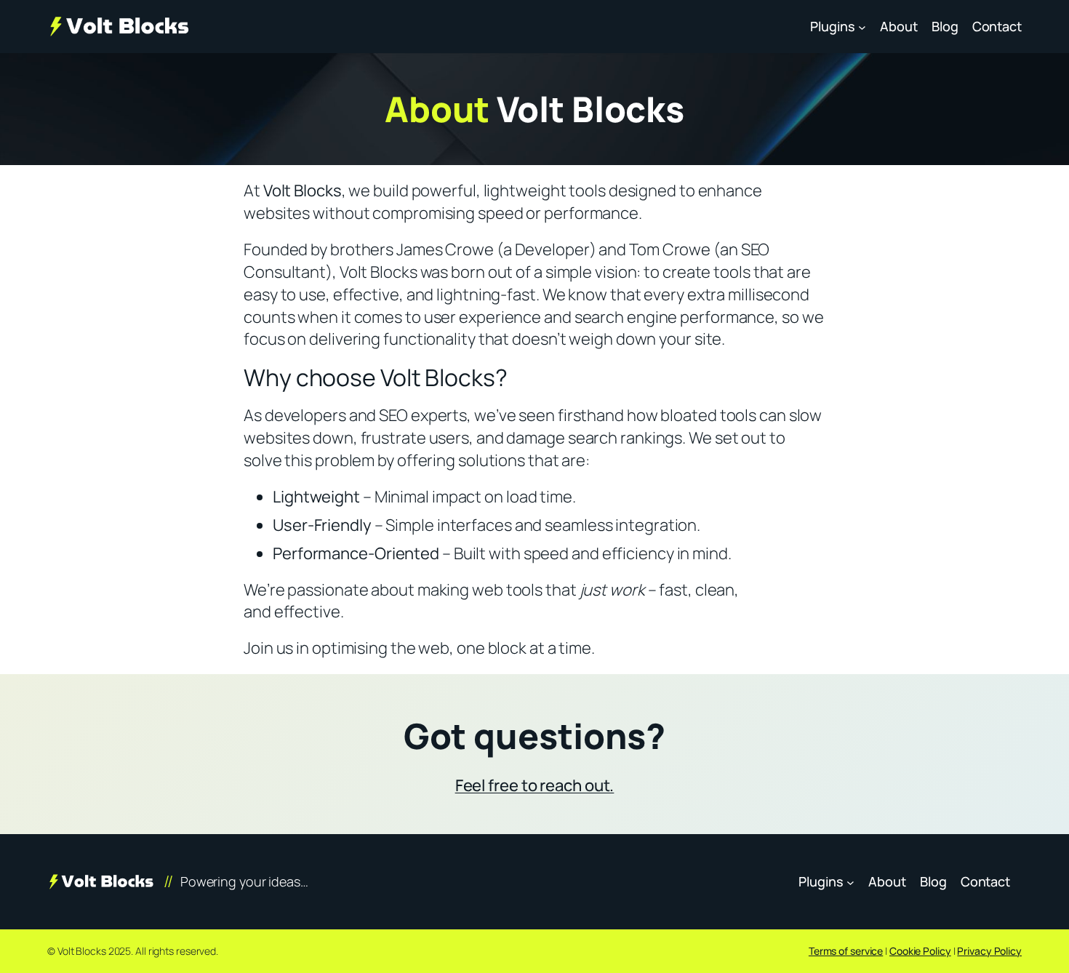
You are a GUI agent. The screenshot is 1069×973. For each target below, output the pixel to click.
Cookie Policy (920, 951)
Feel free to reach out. (534, 785)
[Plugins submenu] (862, 27)
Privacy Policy (989, 951)
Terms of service (846, 951)
